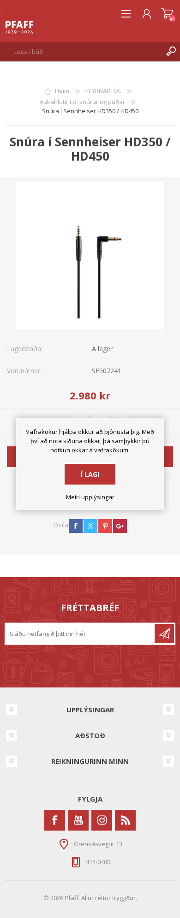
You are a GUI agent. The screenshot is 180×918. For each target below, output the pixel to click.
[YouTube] (78, 820)
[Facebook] (54, 820)
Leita (171, 51)
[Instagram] (101, 820)
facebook (76, 526)
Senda (164, 633)
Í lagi (90, 474)
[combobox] (81, 51)
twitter (90, 526)
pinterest (105, 526)
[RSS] (125, 820)
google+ (120, 526)
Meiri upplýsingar (90, 497)
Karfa (167, 14)
